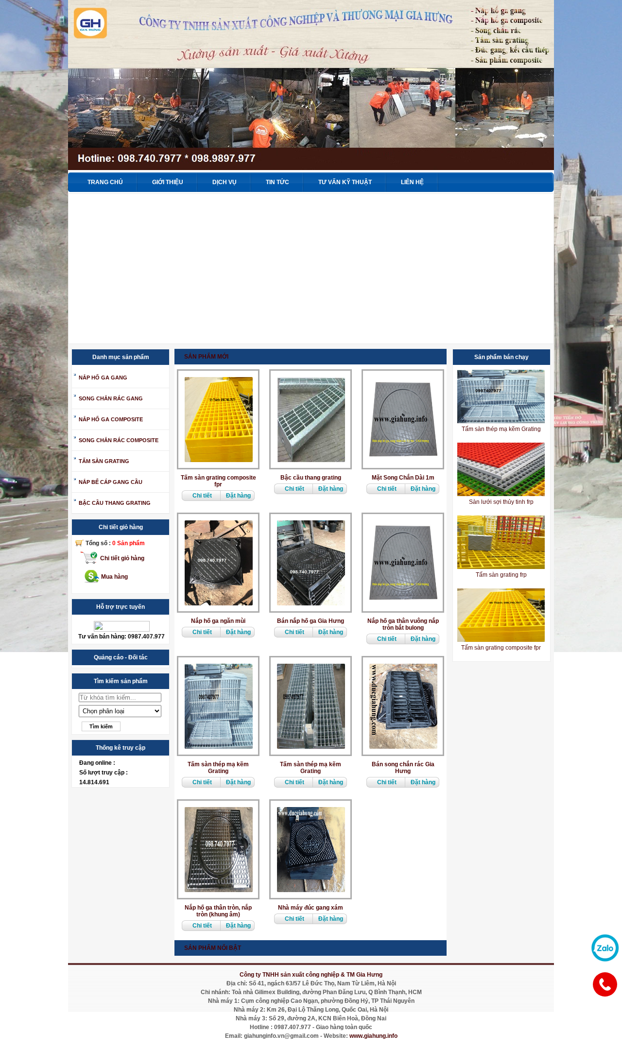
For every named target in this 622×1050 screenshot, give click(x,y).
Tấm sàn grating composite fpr (218, 481)
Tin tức (277, 182)
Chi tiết (202, 495)
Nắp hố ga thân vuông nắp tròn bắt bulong (403, 624)
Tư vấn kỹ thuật (345, 182)
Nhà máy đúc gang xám (310, 907)
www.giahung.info (373, 1036)
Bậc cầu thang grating (310, 477)
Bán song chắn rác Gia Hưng (403, 768)
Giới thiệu (167, 182)
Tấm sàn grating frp (501, 574)
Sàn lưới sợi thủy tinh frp (501, 502)
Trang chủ (105, 182)
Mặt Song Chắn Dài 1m (403, 477)
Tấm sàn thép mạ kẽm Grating (218, 768)
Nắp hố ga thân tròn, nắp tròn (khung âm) (218, 911)
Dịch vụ (224, 182)
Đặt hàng (238, 495)
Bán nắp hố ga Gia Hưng (310, 621)
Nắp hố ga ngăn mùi (218, 621)
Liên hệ (412, 182)
